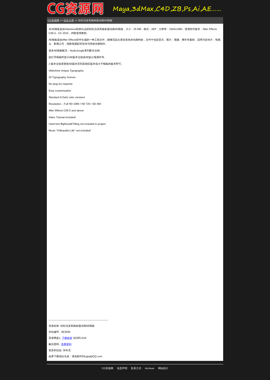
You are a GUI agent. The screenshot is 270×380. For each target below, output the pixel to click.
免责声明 (122, 368)
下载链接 (67, 337)
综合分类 (69, 20)
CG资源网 (53, 20)
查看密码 (66, 344)
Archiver (149, 368)
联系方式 (136, 368)
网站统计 (163, 368)
